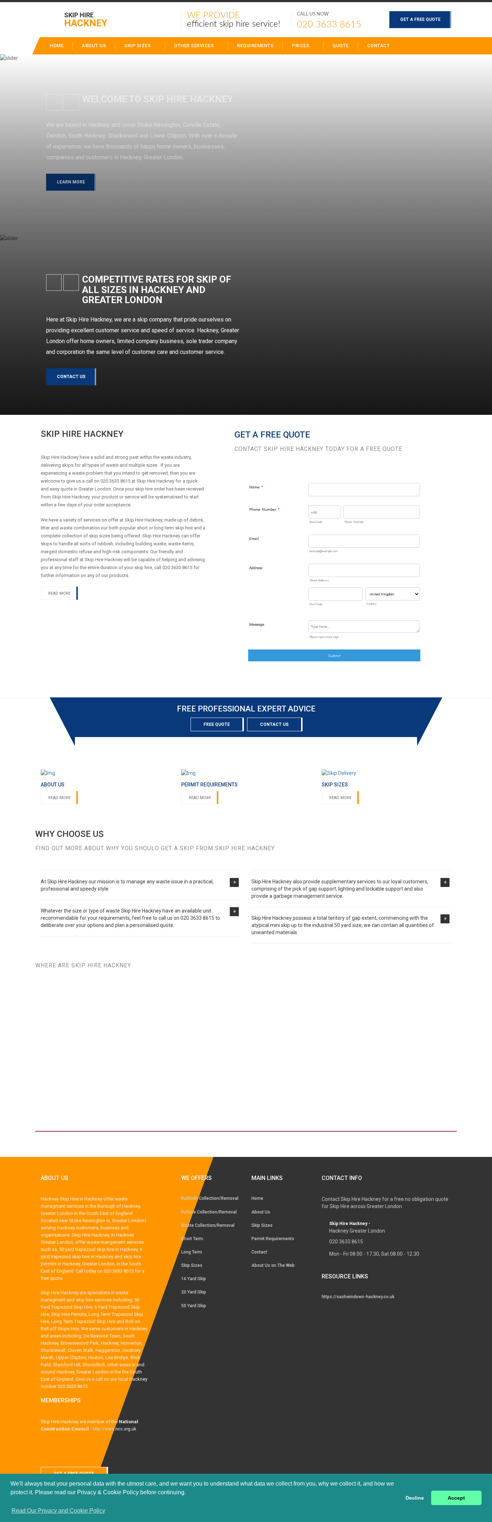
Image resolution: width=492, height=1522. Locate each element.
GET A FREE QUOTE (420, 19)
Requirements (255, 45)
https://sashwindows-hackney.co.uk (358, 1296)
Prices (301, 45)
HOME (56, 45)
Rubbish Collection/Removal (209, 1198)
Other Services (194, 45)
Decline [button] (415, 1498)
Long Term (191, 1252)
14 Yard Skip (193, 1278)
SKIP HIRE (85, 19)
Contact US (274, 724)
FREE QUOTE (216, 724)
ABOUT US (94, 45)
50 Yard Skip (193, 1305)
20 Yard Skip (193, 1292)
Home (257, 1198)
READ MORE (59, 593)
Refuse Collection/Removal (209, 1212)
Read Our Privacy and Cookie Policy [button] (58, 1511)
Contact (378, 45)
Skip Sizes (138, 45)
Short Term (192, 1238)
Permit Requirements (272, 1238)
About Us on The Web (273, 1265)
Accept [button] (456, 1498)
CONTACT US (71, 376)
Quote (340, 45)
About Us (260, 1212)
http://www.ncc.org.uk (114, 1429)
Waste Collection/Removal (207, 1225)
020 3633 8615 (329, 24)
